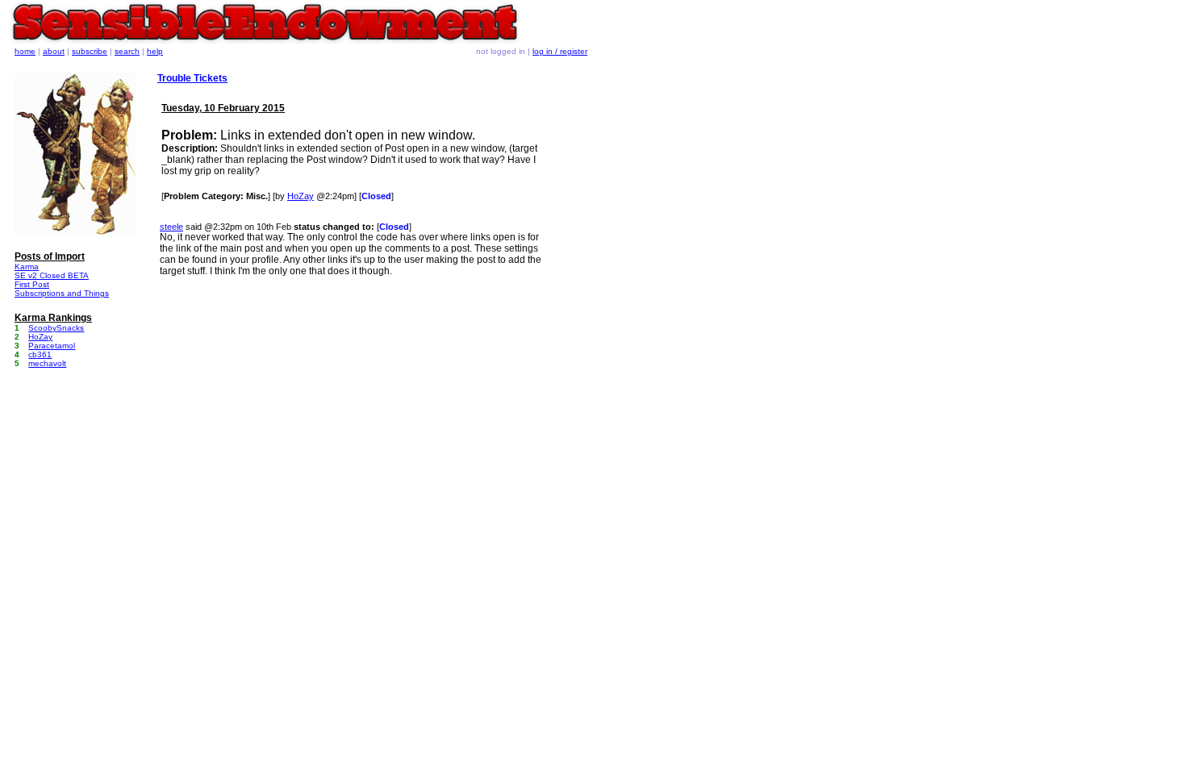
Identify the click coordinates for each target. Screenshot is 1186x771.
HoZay (300, 196)
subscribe (89, 51)
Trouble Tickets (192, 78)
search (127, 51)
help (155, 51)
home (25, 51)
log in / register (559, 51)
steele (171, 226)
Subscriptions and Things (62, 293)
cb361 (40, 354)
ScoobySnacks (56, 327)
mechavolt (47, 363)
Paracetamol (51, 345)
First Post (32, 284)
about (54, 51)
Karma (27, 266)
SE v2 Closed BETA (52, 275)
